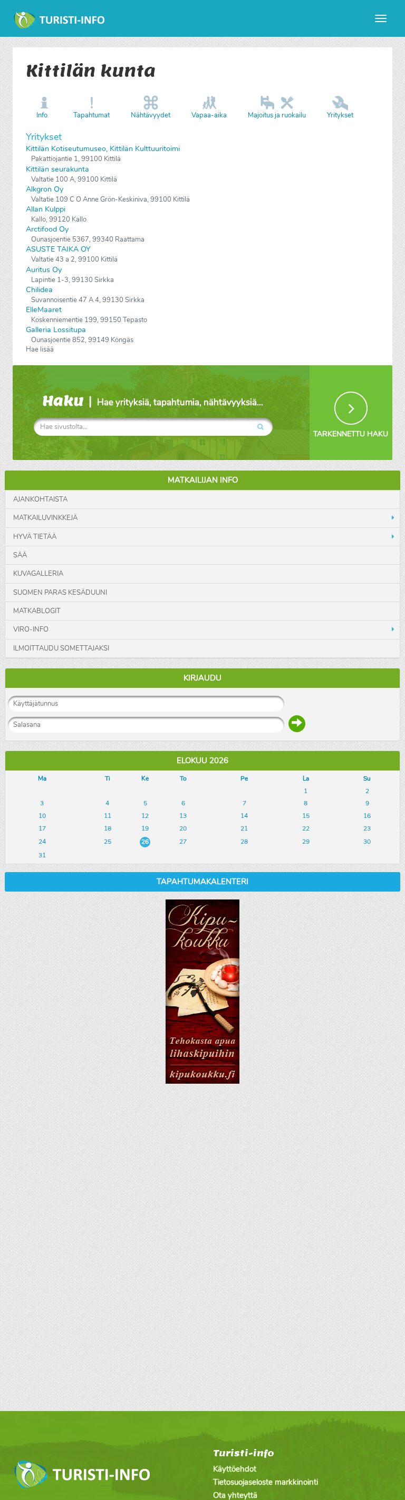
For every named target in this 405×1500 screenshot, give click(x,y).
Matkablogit (37, 611)
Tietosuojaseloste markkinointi (265, 1482)
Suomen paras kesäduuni (60, 592)
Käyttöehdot (234, 1469)
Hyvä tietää (34, 537)
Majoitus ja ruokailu (277, 115)
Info (41, 115)
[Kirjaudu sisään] (296, 723)
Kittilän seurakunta (57, 169)
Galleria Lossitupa (56, 330)
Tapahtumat (91, 115)
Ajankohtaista (40, 499)
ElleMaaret (44, 310)
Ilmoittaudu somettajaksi (61, 648)
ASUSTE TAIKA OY (58, 249)
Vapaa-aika (209, 115)
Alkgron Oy (44, 189)
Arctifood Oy (47, 229)
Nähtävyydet (150, 115)
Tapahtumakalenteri (202, 881)
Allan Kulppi (45, 209)
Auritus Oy (44, 270)
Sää (20, 555)
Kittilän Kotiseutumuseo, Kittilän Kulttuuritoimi (103, 149)
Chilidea (39, 290)
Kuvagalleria (38, 573)
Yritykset (340, 115)
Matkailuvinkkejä (45, 518)
